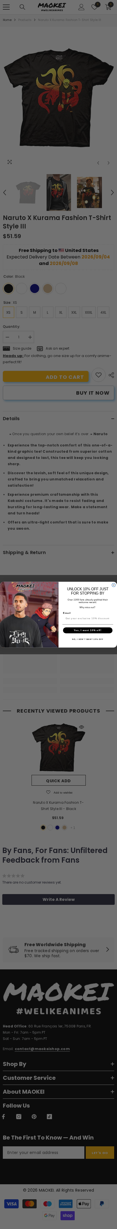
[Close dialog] (114, 585)
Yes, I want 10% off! (88, 630)
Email (67, 613)
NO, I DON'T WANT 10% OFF (87, 639)
